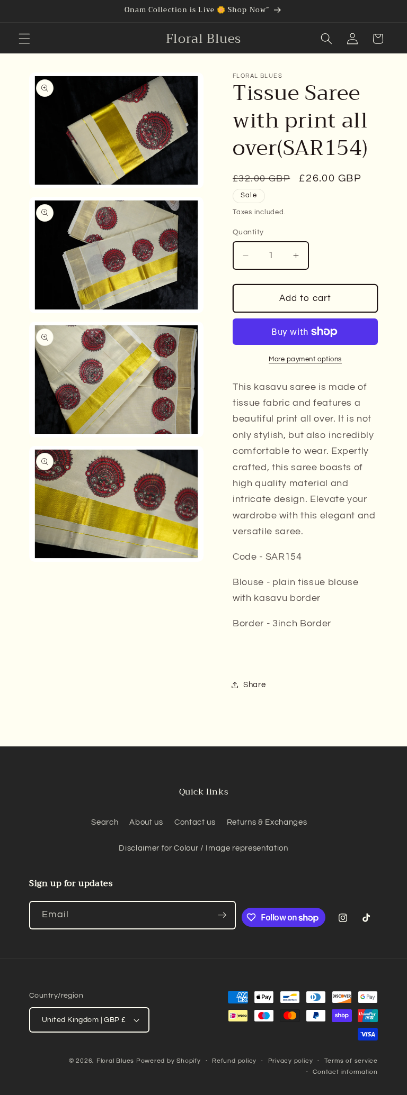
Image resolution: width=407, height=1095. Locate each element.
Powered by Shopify (168, 1060)
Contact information (345, 1072)
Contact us (195, 822)
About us (146, 822)
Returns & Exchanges (267, 822)
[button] (24, 38)
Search (104, 822)
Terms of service (351, 1060)
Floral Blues (115, 1060)
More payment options (305, 359)
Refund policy (234, 1060)
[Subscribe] (222, 915)
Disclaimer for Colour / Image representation (203, 848)
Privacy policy (290, 1060)
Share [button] (254, 684)
